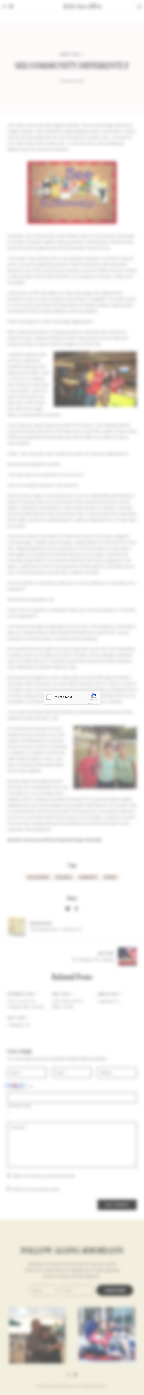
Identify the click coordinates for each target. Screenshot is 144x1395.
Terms (96, 704)
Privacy (90, 704)
